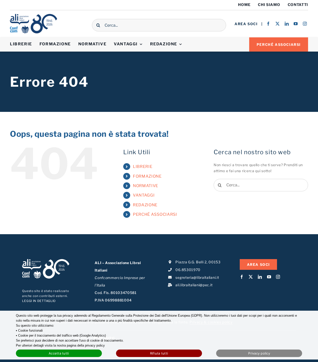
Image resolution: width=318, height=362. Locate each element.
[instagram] (305, 24)
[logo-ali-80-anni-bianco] (45, 261)
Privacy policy (259, 353)
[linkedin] (287, 24)
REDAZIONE (145, 205)
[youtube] (296, 24)
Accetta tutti (59, 353)
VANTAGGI (144, 195)
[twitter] (278, 24)
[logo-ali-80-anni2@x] (33, 15)
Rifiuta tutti (159, 353)
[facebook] (268, 24)
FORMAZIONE (147, 176)
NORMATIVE (145, 185)
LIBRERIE (143, 166)
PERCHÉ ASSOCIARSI (155, 214)
